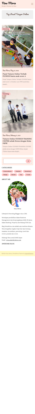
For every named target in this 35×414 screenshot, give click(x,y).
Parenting (28, 171)
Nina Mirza (9, 3)
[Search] (28, 161)
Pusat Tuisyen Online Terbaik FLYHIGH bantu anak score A (15, 75)
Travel (28, 175)
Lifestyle (18, 171)
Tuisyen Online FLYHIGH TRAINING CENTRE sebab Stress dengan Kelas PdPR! (17, 141)
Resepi (5, 175)
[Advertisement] (17, 334)
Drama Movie (7, 171)
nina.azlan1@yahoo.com (13, 240)
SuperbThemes (29, 253)
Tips (21, 175)
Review (13, 175)
